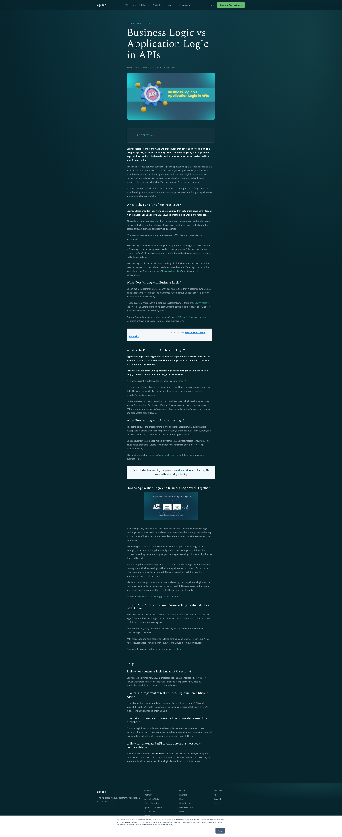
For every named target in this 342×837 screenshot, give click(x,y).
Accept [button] (220, 831)
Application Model (151, 799)
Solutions (144, 5)
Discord (182, 811)
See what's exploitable (231, 5)
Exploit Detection (151, 803)
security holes (200, 302)
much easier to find (173, 455)
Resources (184, 5)
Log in (212, 5)
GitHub (217, 803)
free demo (177, 649)
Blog (181, 799)
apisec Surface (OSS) (153, 807)
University (183, 803)
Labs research (185, 807)
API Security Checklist (187, 317)
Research (169, 5)
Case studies (149, 811)
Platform (148, 795)
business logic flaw (171, 271)
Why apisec (130, 5)
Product (157, 5)
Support (217, 799)
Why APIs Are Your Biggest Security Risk (158, 596)
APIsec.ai (182, 470)
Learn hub (183, 795)
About (216, 795)
